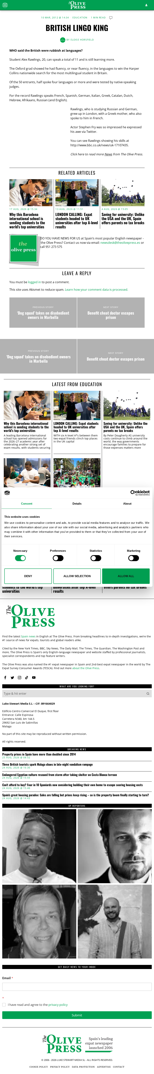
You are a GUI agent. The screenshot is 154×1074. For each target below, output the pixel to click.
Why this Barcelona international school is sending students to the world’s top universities (27, 220)
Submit (77, 1015)
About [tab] (127, 503)
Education (80, 17)
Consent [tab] (26, 503)
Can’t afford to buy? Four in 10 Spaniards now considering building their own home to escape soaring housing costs (72, 785)
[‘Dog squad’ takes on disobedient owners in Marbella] (43, 312)
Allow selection (77, 576)
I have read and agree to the (38, 1005)
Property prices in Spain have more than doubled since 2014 (39, 754)
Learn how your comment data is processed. (96, 290)
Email (7, 978)
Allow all (126, 576)
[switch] (58, 558)
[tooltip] (5, 678)
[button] (148, 693)
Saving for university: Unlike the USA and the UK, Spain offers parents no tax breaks (123, 218)
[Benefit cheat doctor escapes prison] (111, 312)
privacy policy (58, 1005)
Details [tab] (77, 503)
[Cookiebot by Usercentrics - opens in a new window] (133, 493)
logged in (34, 282)
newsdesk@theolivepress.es (120, 243)
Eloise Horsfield (82, 39)
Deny (28, 576)
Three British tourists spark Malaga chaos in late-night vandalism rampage (47, 764)
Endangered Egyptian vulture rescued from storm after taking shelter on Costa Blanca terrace (59, 775)
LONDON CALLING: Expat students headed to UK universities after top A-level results (76, 220)
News (108, 154)
